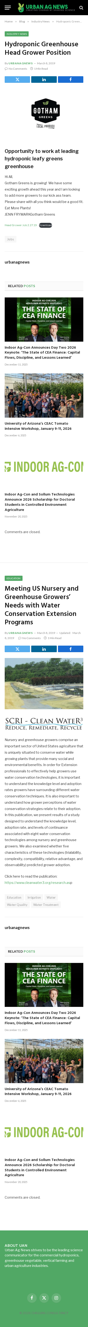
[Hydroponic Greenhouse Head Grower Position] (44, 114)
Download (45, 225)
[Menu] (8, 7)
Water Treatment (45, 905)
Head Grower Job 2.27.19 (21, 225)
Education (14, 578)
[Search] (80, 7)
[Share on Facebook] (70, 79)
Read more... (59, 1266)
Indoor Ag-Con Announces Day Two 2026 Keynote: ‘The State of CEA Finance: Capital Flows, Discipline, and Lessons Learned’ (42, 353)
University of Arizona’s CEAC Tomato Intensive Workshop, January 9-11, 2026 (38, 426)
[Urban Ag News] (46, 7)
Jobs (10, 239)
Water (51, 897)
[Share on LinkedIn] (44, 79)
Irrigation (34, 897)
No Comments (18, 68)
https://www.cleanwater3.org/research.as (37, 883)
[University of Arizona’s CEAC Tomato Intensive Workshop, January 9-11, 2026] (44, 395)
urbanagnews (20, 63)
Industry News (17, 34)
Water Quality (17, 905)
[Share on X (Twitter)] (17, 79)
